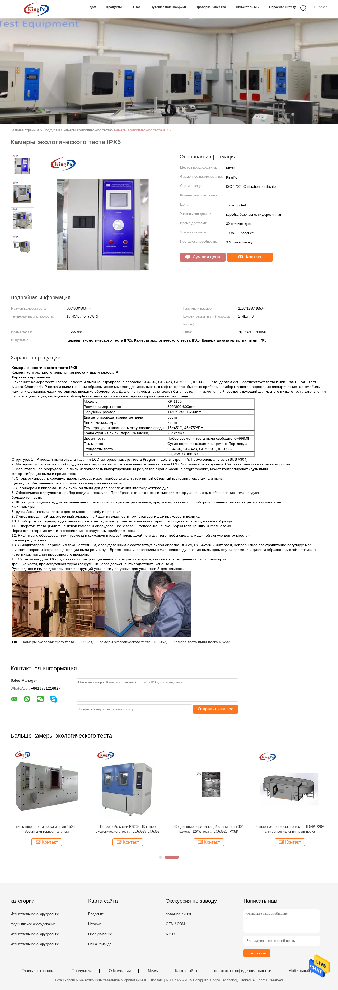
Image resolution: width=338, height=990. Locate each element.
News (153, 971)
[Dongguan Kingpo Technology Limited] (36, 9)
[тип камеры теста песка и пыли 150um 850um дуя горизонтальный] (47, 784)
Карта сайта (186, 971)
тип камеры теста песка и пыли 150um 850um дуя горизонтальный (46, 829)
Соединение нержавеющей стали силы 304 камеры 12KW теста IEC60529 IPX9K (208, 829)
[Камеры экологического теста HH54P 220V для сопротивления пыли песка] (290, 784)
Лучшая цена (205, 256)
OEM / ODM (175, 924)
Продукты (114, 7)
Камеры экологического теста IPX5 (142, 130)
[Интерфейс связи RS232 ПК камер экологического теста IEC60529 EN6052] (128, 784)
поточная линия (178, 914)
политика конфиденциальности (242, 971)
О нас (136, 7)
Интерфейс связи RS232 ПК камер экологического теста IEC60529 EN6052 (127, 829)
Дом (93, 7)
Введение (96, 914)
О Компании (120, 971)
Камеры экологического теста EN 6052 (132, 642)
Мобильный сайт (303, 971)
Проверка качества (211, 7)
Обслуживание (100, 934)
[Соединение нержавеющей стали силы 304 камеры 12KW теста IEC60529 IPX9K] (209, 784)
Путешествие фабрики (168, 7)
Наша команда (99, 944)
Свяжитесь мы (247, 7)
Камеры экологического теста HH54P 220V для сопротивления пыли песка (290, 829)
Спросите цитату (282, 7)
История (94, 924)
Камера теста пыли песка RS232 (201, 642)
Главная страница (38, 971)
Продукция (82, 971)
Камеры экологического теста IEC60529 (57, 642)
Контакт (253, 256)
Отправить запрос (215, 709)
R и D (170, 934)
